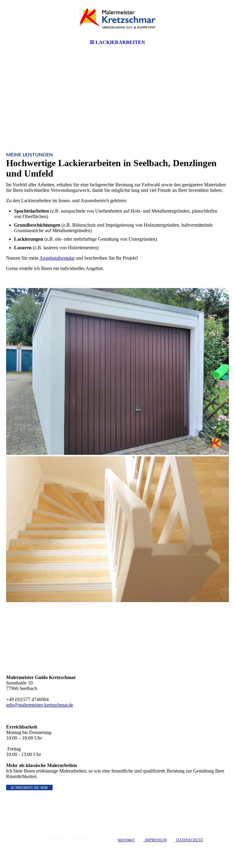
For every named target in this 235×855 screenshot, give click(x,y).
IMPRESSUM (155, 840)
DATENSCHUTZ (189, 840)
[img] (117, 18)
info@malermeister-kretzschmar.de (39, 704)
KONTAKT (126, 840)
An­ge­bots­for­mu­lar (57, 258)
